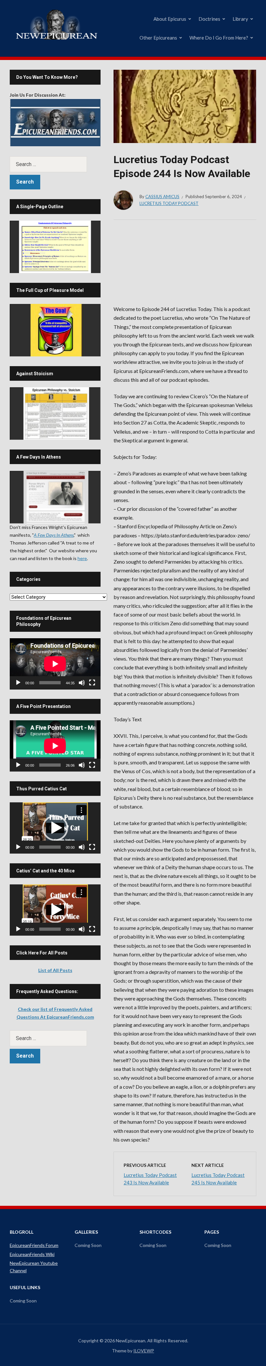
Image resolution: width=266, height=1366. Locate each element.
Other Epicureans (158, 38)
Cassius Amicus (162, 196)
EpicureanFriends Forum (34, 1245)
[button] (55, 828)
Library (240, 19)
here (82, 558)
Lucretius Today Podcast (169, 203)
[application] (55, 663)
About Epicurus (169, 19)
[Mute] (82, 682)
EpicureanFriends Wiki (32, 1254)
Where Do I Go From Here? (218, 38)
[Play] (18, 682)
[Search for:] (55, 164)
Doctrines (209, 19)
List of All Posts (55, 970)
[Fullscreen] (92, 682)
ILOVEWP (143, 1350)
